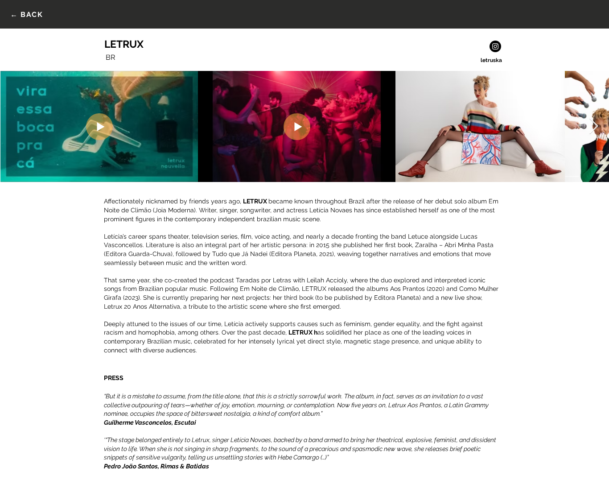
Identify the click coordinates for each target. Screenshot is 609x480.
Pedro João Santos (131, 466)
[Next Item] (593, 126)
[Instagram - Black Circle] (495, 46)
